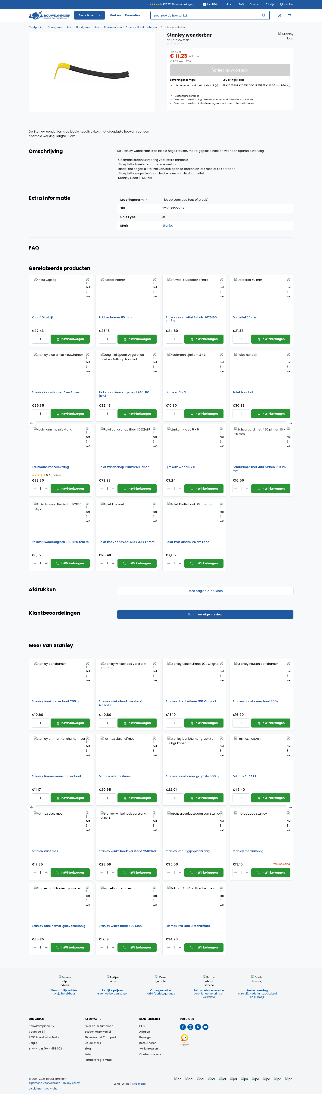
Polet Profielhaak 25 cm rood (188, 542)
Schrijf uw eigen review (205, 614)
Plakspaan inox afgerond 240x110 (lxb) (124, 394)
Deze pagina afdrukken (205, 591)
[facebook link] (183, 1027)
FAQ (241, 4)
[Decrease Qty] (46, 339)
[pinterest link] (198, 1027)
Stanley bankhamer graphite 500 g (192, 776)
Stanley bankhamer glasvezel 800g (58, 926)
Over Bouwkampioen (99, 1026)
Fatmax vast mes (45, 851)
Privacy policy (71, 1083)
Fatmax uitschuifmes (115, 776)
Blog (88, 1048)
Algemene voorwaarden (44, 1083)
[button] (175, 43)
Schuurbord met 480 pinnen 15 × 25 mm (259, 469)
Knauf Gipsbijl (42, 318)
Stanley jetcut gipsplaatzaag (188, 851)
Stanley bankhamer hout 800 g (256, 701)
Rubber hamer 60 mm (115, 318)
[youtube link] (205, 1027)
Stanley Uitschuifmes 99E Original (191, 701)
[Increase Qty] (35, 339)
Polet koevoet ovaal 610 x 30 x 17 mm (127, 542)
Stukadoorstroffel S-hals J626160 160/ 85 (191, 319)
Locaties (288, 4)
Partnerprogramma (98, 1060)
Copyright (50, 1088)
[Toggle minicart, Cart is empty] (288, 15)
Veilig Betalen (148, 1048)
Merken (115, 15)
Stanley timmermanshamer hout (56, 776)
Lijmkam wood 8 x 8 (180, 467)
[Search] (263, 15)
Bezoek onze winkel (98, 1032)
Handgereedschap (88, 27)
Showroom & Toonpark (101, 1037)
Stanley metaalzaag (248, 851)
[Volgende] (290, 423)
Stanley (168, 225)
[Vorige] (31, 423)
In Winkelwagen (72, 339)
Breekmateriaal (147, 27)
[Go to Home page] (49, 15)
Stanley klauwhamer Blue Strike (55, 392)
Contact (254, 4)
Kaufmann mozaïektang (50, 467)
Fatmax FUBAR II (245, 776)
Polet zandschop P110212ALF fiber (124, 467)
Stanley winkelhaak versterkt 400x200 (121, 703)
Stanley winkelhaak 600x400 (120, 926)
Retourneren (147, 1043)
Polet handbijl (243, 392)
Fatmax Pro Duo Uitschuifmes (188, 926)
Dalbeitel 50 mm (245, 318)
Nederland (138, 1084)
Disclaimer (35, 1088)
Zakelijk (269, 4)
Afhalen (144, 1032)
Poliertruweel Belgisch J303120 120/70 (60, 542)
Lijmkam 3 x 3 (176, 392)
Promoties (132, 15)
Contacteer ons (150, 1054)
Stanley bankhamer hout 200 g (55, 701)
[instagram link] (190, 1027)
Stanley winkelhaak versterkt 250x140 (127, 851)
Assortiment (87, 15)
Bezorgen (145, 1037)
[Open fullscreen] (92, 72)
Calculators (93, 1043)
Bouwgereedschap (60, 27)
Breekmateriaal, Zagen (119, 27)
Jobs (88, 1054)
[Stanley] (285, 39)
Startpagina (36, 27)
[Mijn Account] (279, 15)
